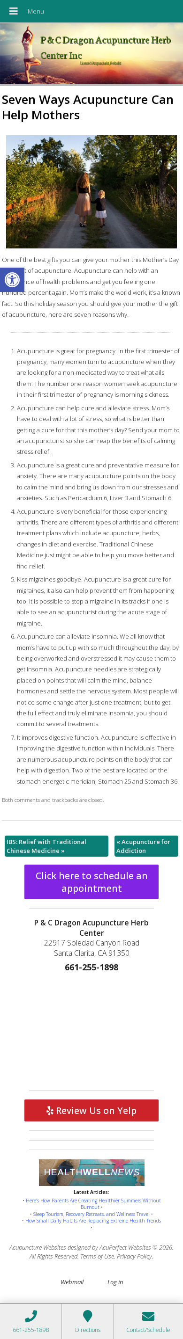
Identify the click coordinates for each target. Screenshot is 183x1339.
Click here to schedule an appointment (92, 882)
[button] (12, 280)
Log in (115, 1282)
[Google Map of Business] (91, 1029)
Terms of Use (97, 1256)
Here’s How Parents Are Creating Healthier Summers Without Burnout (93, 1204)
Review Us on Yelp (95, 1110)
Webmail (72, 1282)
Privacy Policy (134, 1256)
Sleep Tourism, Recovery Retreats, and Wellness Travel (91, 1214)
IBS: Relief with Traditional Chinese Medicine (46, 845)
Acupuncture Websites (37, 1247)
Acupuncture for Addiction (143, 845)
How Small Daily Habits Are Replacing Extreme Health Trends (93, 1220)
